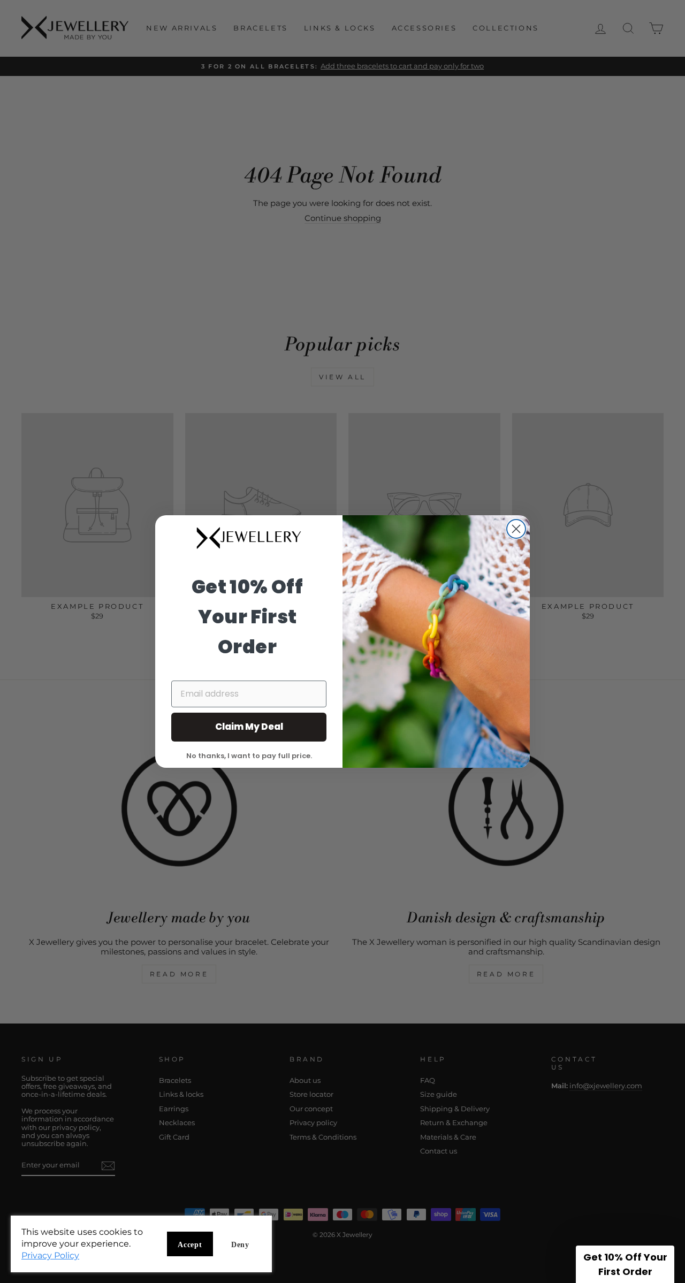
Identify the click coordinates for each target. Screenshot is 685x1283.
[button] (625, 1264)
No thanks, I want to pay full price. (249, 755)
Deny (240, 1245)
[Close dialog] (516, 529)
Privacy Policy (50, 1255)
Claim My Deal (249, 726)
